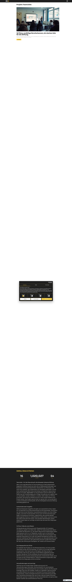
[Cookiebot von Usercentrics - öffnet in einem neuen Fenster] (48, 282)
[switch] (32, 295)
